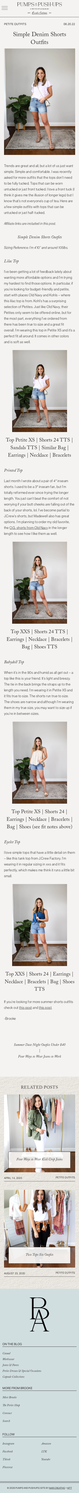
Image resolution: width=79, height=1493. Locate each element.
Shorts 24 (49, 440)
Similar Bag (54, 448)
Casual (6, 1353)
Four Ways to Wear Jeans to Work (39, 1057)
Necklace (39, 456)
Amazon (46, 1444)
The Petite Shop (11, 1405)
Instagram (8, 1444)
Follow (8, 1434)
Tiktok (6, 1460)
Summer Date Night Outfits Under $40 (39, 1045)
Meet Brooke (9, 1397)
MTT (69, 1488)
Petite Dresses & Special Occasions (21, 1371)
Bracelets (61, 456)
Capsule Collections (13, 1377)
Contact (7, 1413)
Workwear (8, 1359)
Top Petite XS (20, 440)
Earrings (17, 456)
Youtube (45, 1460)
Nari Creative (57, 1488)
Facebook (7, 1452)
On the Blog (12, 1344)
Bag (26, 647)
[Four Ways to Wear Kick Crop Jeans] (39, 1171)
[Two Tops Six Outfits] (39, 1266)
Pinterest (7, 1467)
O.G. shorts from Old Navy (29, 528)
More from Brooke (17, 1388)
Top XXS (20, 632)
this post (25, 1008)
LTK (44, 1452)
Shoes (40, 647)
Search (6, 1421)
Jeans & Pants (10, 1365)
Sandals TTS (23, 448)
